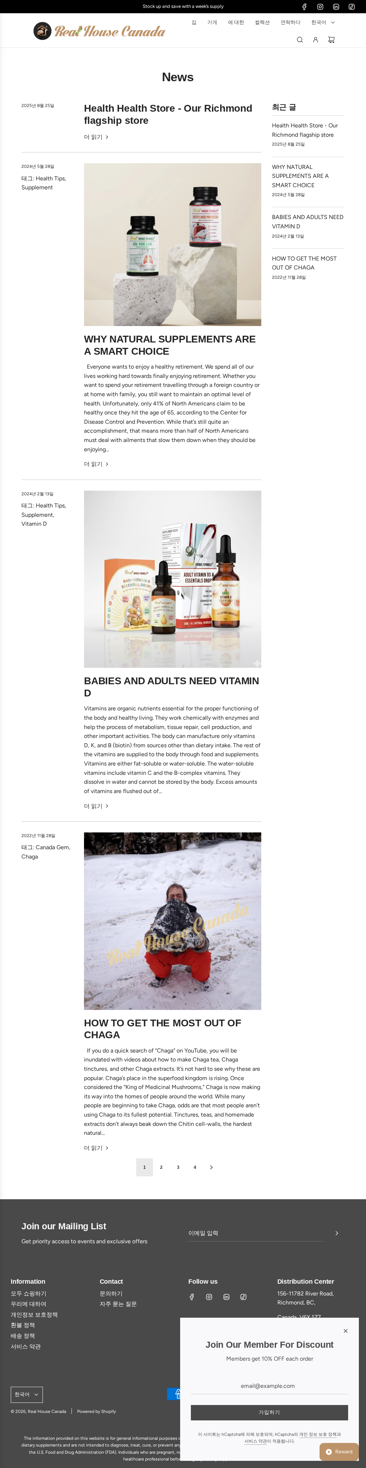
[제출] (337, 1233)
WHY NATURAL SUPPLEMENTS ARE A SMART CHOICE (300, 176)
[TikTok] (352, 6)
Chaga (29, 856)
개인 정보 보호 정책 (318, 1434)
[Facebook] (304, 6)
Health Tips (50, 178)
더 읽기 (93, 136)
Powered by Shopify (96, 1411)
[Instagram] (320, 6)
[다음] (211, 1167)
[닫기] (345, 1331)
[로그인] (315, 40)
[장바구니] (331, 40)
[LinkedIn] (336, 6)
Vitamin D (34, 523)
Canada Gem (52, 847)
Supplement (37, 187)
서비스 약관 (255, 1441)
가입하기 (269, 1412)
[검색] (300, 40)
